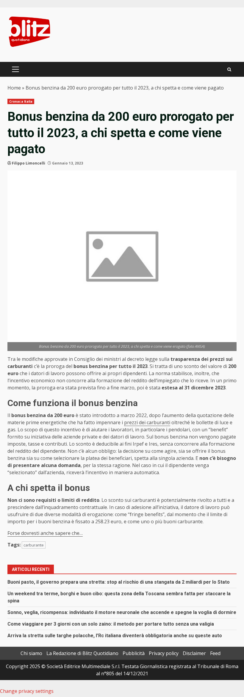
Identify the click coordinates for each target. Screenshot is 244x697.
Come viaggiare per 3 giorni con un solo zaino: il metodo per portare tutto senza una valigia (110, 624)
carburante (34, 545)
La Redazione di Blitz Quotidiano (82, 653)
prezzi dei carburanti (147, 422)
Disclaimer (194, 653)
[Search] (229, 69)
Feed (215, 653)
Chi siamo (31, 653)
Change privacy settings (27, 691)
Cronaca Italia (20, 101)
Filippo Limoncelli (28, 163)
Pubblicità (134, 653)
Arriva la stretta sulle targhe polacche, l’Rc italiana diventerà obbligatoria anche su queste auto (114, 635)
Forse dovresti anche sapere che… (45, 533)
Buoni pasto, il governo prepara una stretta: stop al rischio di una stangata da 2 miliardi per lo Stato (118, 582)
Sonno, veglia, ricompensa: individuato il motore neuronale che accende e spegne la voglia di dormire (121, 612)
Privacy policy (164, 653)
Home (14, 87)
